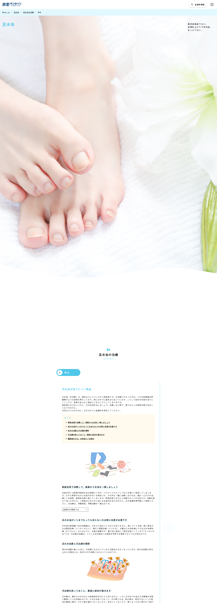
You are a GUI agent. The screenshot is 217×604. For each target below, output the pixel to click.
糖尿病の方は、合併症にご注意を (81, 438)
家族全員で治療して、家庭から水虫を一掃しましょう (89, 422)
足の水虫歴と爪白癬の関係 (78, 430)
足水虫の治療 (28, 12)
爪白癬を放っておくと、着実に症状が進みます (86, 434)
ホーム (7, 12)
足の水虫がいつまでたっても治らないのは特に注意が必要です (92, 426)
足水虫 (16, 12)
